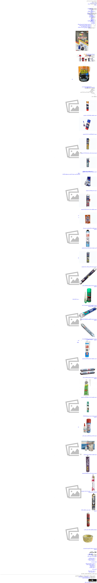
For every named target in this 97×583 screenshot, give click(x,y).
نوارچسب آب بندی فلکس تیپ (90, 87)
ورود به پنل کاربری (93, 2)
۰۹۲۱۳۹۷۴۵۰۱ (80, 576)
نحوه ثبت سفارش (92, 558)
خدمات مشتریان (94, 561)
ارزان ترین (93, 22)
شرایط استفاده (92, 565)
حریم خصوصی (92, 566)
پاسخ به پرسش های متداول (90, 563)
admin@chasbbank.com (86, 577)
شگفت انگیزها (90, 554)
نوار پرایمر (93, 11)
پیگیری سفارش (92, 567)
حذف (88, 8)
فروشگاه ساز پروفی (88, 582)
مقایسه (92, 89)
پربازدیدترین (93, 20)
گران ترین (93, 23)
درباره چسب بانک (92, 571)
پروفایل (95, 4)
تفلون (92, 553)
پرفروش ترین (92, 21)
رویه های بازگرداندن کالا (91, 564)
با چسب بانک (94, 569)
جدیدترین (93, 19)
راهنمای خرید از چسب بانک (92, 556)
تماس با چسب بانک (91, 570)
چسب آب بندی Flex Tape (90, 54)
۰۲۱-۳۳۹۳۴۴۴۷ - (86, 576)
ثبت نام (89, 3)
